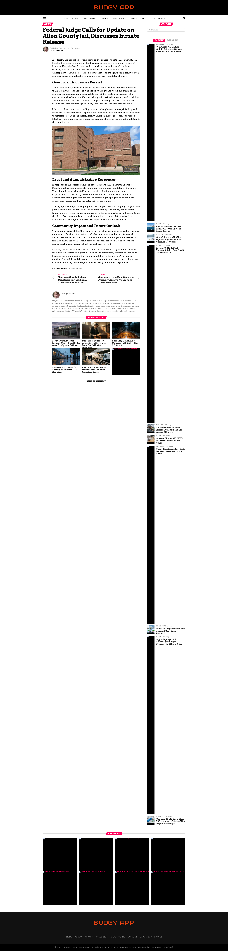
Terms (122, 937)
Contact (132, 937)
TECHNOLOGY (137, 18)
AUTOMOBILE (90, 18)
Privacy (89, 937)
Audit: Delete (75, 269)
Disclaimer (101, 937)
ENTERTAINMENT (120, 18)
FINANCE (104, 18)
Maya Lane (57, 50)
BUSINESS (76, 18)
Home (65, 18)
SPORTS (151, 18)
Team (113, 937)
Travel (161, 18)
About (78, 937)
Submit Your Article (151, 937)
